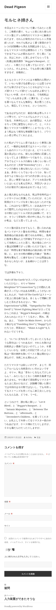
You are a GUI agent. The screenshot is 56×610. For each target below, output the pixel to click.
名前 (7, 501)
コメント (9, 463)
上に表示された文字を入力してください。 (22, 556)
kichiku (29, 437)
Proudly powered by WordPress (18, 606)
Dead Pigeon (15, 6)
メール (8, 513)
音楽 (38, 437)
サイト (7, 525)
